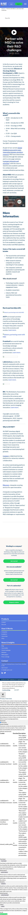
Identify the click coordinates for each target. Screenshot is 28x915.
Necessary (4, 722)
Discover (3, 624)
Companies (4, 632)
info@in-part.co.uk (7, 670)
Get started (14, 561)
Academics (4, 634)
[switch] (0, 860)
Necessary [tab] (2, 720)
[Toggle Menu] (25, 4)
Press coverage (5, 656)
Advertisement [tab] (4, 893)
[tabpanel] (14, 790)
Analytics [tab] (2, 882)
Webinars (3, 652)
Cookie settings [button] (6, 690)
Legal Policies (20, 679)
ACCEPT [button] (16, 690)
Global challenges (6, 650)
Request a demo (14, 602)
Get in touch (4, 667)
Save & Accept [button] (3, 914)
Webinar (3, 8)
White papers (4, 654)
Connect (6, 456)
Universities (4, 636)
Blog (2, 646)
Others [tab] (2, 904)
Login (11, 4)
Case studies (4, 648)
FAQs (2, 638)
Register (19, 4)
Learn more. (12, 380)
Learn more (12, 330)
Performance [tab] (3, 870)
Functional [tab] (2, 859)
